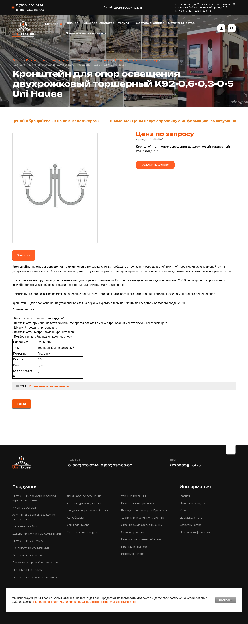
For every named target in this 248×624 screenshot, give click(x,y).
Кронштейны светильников (49, 386)
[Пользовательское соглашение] (115, 601)
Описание (24, 255)
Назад (21, 403)
